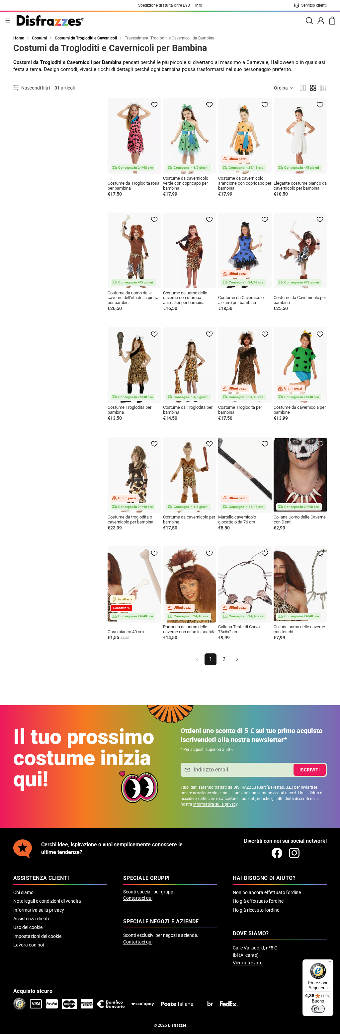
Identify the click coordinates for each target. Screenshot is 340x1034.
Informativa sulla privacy (38, 910)
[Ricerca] (309, 20)
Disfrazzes (177, 1025)
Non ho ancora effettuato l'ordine (267, 892)
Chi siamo (23, 892)
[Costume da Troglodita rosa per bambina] (134, 136)
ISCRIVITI (309, 769)
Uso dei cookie (27, 927)
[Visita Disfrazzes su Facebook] (277, 853)
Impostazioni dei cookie (37, 936)
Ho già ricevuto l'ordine (256, 910)
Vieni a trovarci (248, 962)
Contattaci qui (137, 898)
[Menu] (7, 20)
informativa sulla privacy (215, 804)
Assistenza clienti (31, 918)
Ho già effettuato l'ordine (258, 901)
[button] (284, 88)
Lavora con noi (28, 944)
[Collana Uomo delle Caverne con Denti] (300, 475)
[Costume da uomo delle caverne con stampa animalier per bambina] (189, 250)
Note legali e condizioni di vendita (47, 901)
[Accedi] (320, 20)
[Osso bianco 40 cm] (134, 584)
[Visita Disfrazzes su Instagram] (294, 853)
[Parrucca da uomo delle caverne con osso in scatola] (189, 584)
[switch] (318, 1009)
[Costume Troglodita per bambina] (134, 365)
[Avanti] (237, 659)
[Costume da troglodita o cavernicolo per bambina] (134, 475)
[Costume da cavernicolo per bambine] (189, 475)
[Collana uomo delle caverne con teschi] (300, 584)
